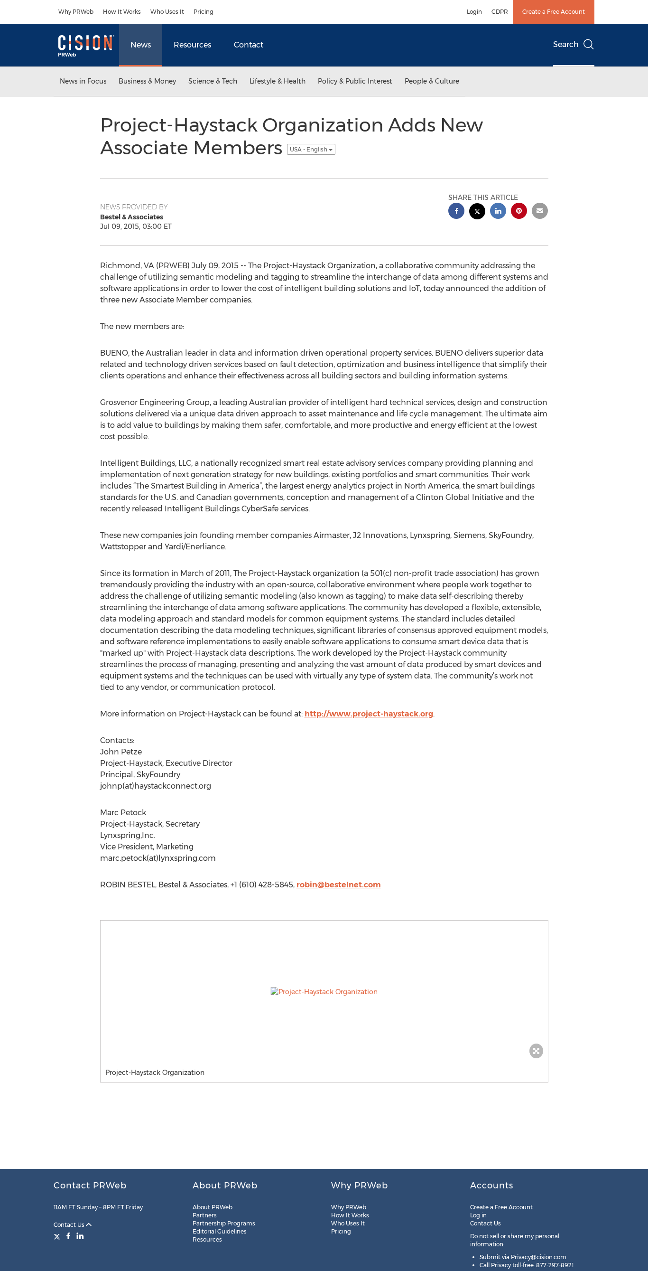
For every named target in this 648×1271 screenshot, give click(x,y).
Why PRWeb (75, 11)
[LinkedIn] (80, 1236)
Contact (248, 44)
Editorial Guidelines (220, 1231)
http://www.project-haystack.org (369, 713)
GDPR (499, 11)
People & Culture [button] (432, 81)
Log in (478, 1215)
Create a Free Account (553, 11)
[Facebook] (68, 1236)
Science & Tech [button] (212, 81)
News (140, 44)
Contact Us (70, 1224)
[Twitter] (58, 1236)
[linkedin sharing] (498, 212)
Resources (192, 44)
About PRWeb (212, 1207)
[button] (324, 992)
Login (474, 11)
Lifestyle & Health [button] (277, 81)
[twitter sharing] (477, 212)
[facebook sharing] (456, 212)
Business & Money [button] (147, 81)
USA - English (309, 149)
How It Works (122, 11)
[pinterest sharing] (519, 212)
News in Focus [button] (83, 81)
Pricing (203, 11)
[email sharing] (540, 212)
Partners (205, 1215)
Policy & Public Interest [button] (355, 81)
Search (566, 44)
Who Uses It (167, 11)
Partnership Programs (224, 1223)
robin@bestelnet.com (338, 884)
